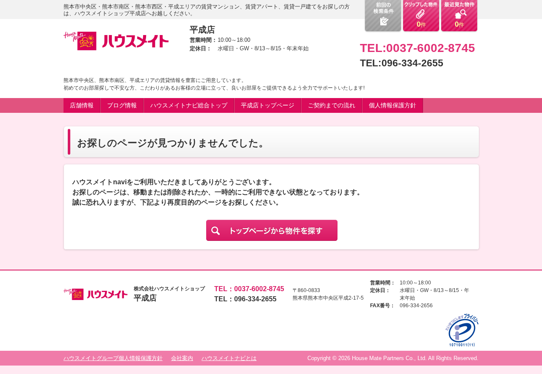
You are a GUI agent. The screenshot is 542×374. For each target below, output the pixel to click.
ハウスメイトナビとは (229, 358)
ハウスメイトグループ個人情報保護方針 (113, 358)
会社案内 (182, 358)
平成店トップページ (267, 105)
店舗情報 (82, 105)
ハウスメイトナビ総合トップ (188, 105)
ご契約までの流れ (331, 105)
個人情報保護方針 (392, 105)
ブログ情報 (122, 105)
